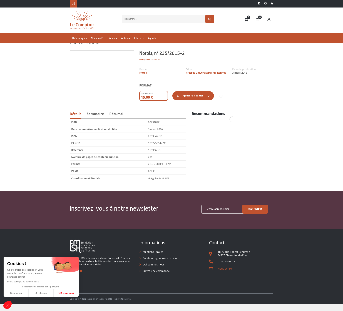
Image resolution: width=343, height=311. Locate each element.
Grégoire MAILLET (149, 59)
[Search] (209, 19)
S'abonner (255, 209)
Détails (75, 113)
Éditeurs (138, 38)
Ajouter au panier (193, 95)
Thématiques (79, 38)
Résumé (116, 113)
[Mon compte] (269, 20)
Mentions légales (153, 251)
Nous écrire (225, 268)
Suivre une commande (156, 271)
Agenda (152, 38)
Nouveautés (97, 38)
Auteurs (125, 38)
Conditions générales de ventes (161, 258)
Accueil (73, 43)
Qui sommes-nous (154, 264)
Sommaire (95, 113)
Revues (113, 38)
